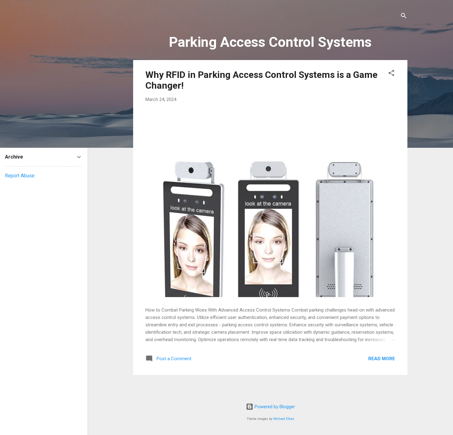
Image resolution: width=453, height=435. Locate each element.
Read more (381, 358)
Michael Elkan (283, 419)
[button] (391, 74)
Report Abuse (20, 176)
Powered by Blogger (274, 406)
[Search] (403, 16)
